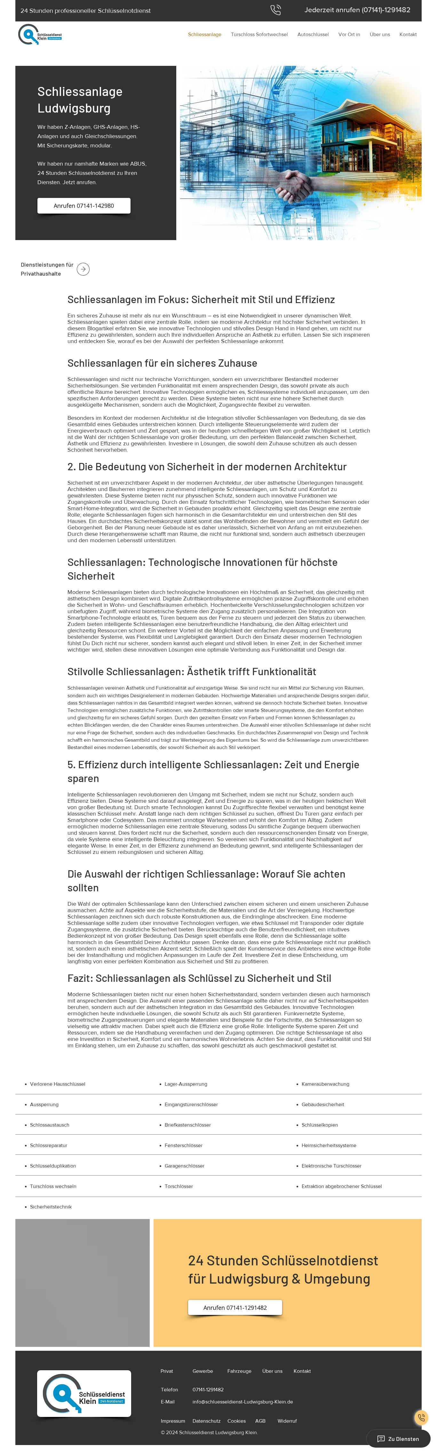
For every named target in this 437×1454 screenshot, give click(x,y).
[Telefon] (421, 1418)
